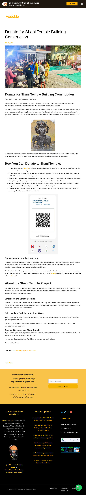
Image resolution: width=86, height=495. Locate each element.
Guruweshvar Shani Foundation (24, 3)
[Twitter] (65, 412)
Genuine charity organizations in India (24, 350)
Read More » (9, 363)
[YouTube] (71, 412)
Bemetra (53, 273)
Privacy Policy (64, 488)
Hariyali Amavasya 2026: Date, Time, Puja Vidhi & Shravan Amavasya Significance (43, 445)
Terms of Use (53, 488)
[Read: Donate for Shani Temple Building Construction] (43, 67)
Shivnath (13, 276)
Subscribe (63, 386)
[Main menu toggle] (82, 4)
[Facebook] (68, 412)
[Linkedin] (62, 412)
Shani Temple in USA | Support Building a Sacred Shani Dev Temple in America (43, 428)
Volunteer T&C (64, 490)
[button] (72, 3)
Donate (26, 168)
